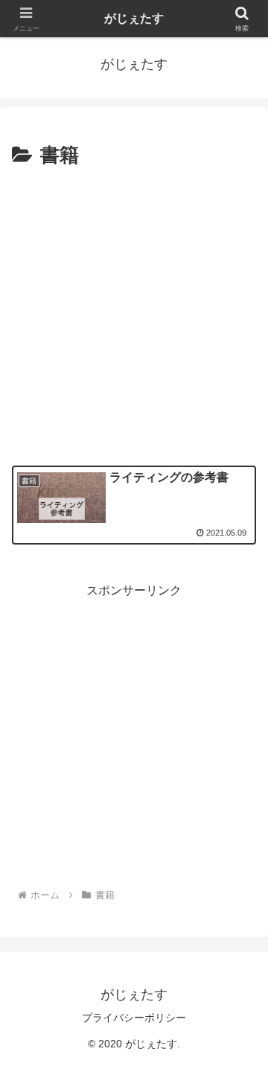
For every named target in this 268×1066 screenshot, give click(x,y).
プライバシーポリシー (134, 1018)
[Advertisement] (134, 314)
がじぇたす (134, 18)
